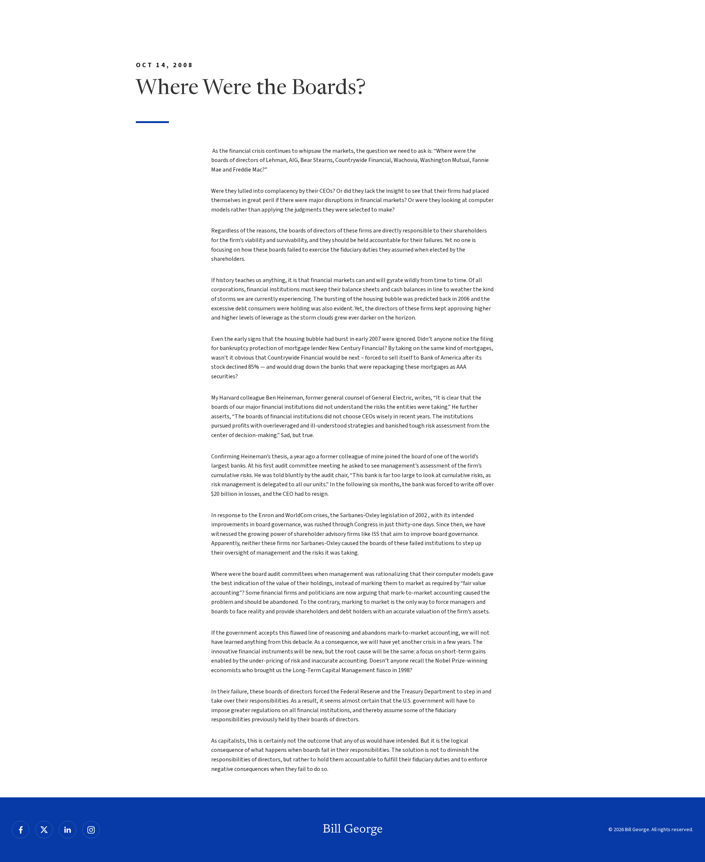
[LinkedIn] (67, 829)
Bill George (352, 830)
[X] (44, 829)
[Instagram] (91, 829)
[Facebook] (20, 829)
